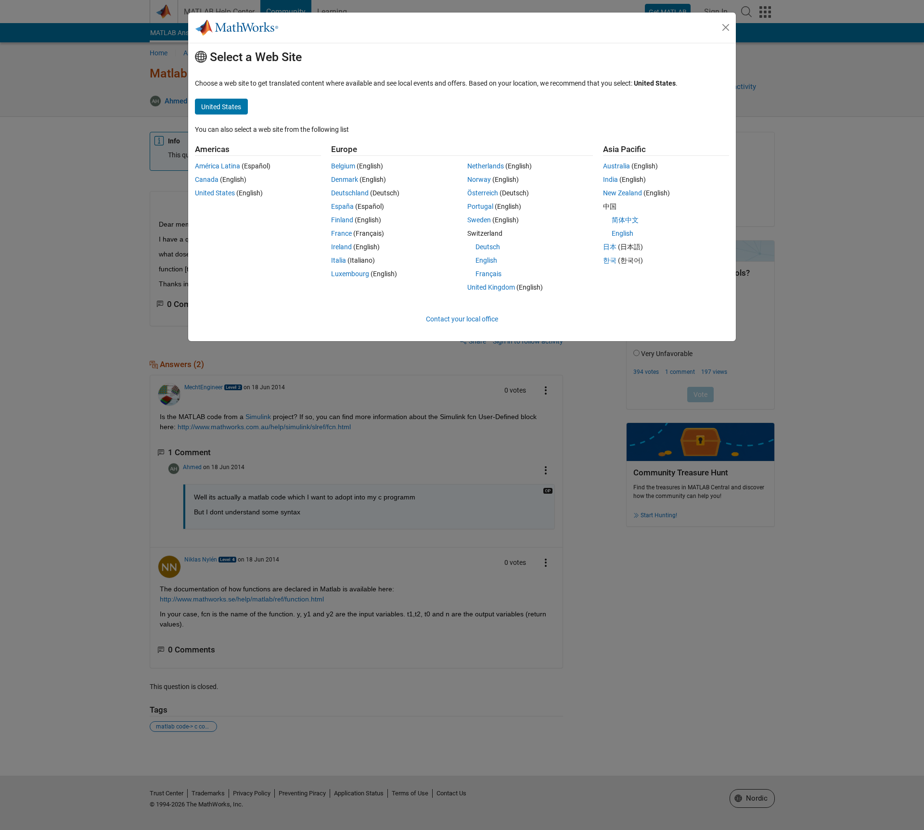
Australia (616, 166)
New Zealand (622, 193)
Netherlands (485, 166)
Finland (342, 220)
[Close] (725, 27)
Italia (338, 260)
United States (215, 193)
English (486, 260)
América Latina (217, 166)
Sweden (479, 220)
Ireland (341, 247)
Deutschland (350, 193)
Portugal (480, 206)
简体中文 (625, 220)
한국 (609, 260)
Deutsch (487, 247)
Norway (479, 179)
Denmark (344, 179)
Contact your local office (462, 319)
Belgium (343, 166)
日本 (609, 247)
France (341, 233)
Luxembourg (350, 274)
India (610, 179)
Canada (206, 179)
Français (488, 274)
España (342, 206)
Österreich (482, 193)
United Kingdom (491, 287)
